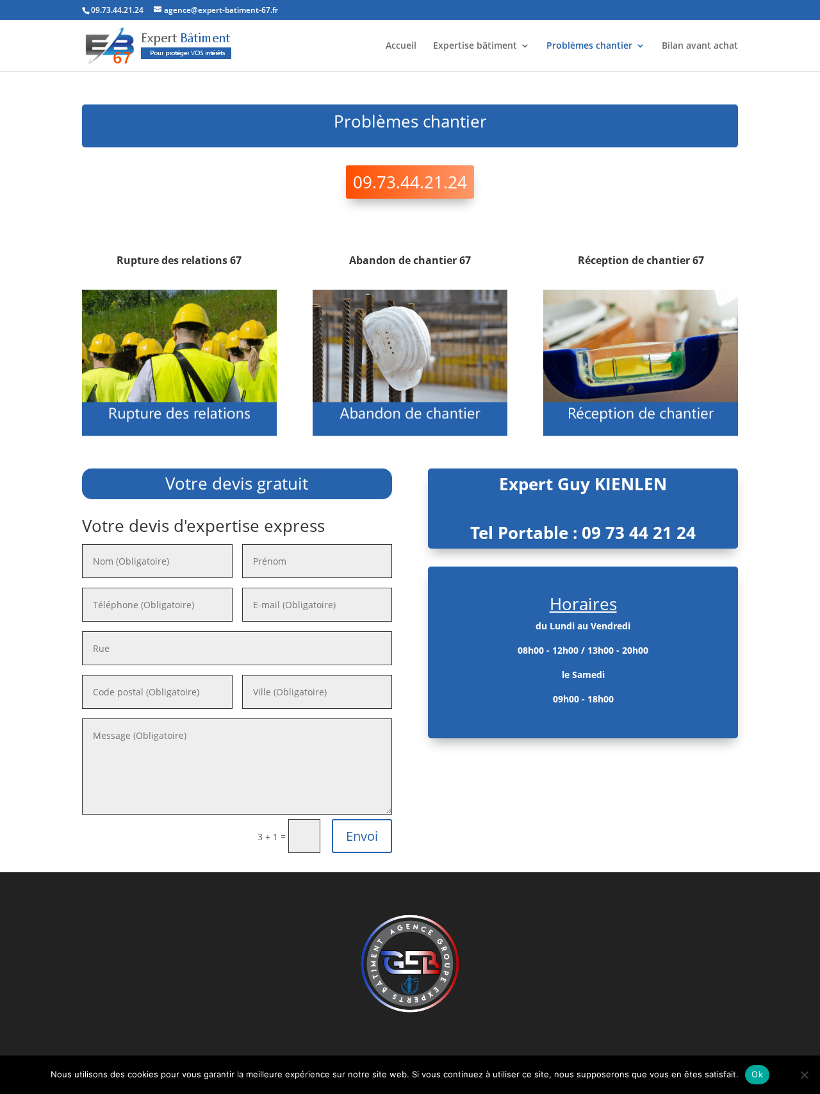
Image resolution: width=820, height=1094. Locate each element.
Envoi (362, 836)
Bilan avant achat (700, 46)
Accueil (401, 46)
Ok (757, 1074)
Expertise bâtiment (475, 46)
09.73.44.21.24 (410, 182)
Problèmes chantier (589, 46)
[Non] (804, 1074)
